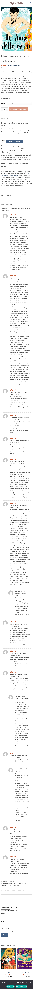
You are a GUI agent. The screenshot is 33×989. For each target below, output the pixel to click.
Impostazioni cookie (21, 986)
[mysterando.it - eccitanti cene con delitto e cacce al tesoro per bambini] (16, 3)
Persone (3, 103)
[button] (2, 3)
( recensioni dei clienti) (14, 65)
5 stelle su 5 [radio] (20, 890)
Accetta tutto (10, 986)
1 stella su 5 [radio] (1, 890)
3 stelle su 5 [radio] (8, 890)
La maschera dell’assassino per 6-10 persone (24, 971)
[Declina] (31, 985)
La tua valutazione (5, 888)
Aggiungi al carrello (18, 109)
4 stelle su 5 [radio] (14, 890)
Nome (3, 913)
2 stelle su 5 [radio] (4, 890)
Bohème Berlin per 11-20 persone (8, 971)
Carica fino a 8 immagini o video (9, 907)
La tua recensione (6, 893)
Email (3, 921)
